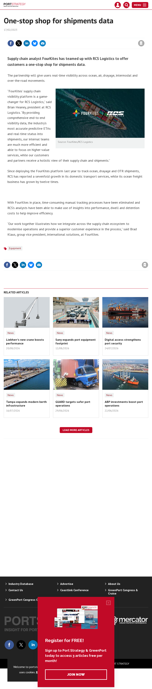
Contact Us (16, 590)
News (11, 333)
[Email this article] (42, 43)
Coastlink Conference (74, 590)
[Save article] (141, 43)
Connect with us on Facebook (9, 645)
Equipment (15, 248)
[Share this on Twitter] (18, 43)
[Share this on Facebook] (10, 43)
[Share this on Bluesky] (34, 43)
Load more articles (76, 430)
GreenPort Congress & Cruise (123, 591)
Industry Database (21, 584)
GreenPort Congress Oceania (28, 600)
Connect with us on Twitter (21, 645)
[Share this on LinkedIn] (26, 43)
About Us (114, 584)
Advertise (66, 584)
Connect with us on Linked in (33, 645)
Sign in (97, 35)
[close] (144, 35)
